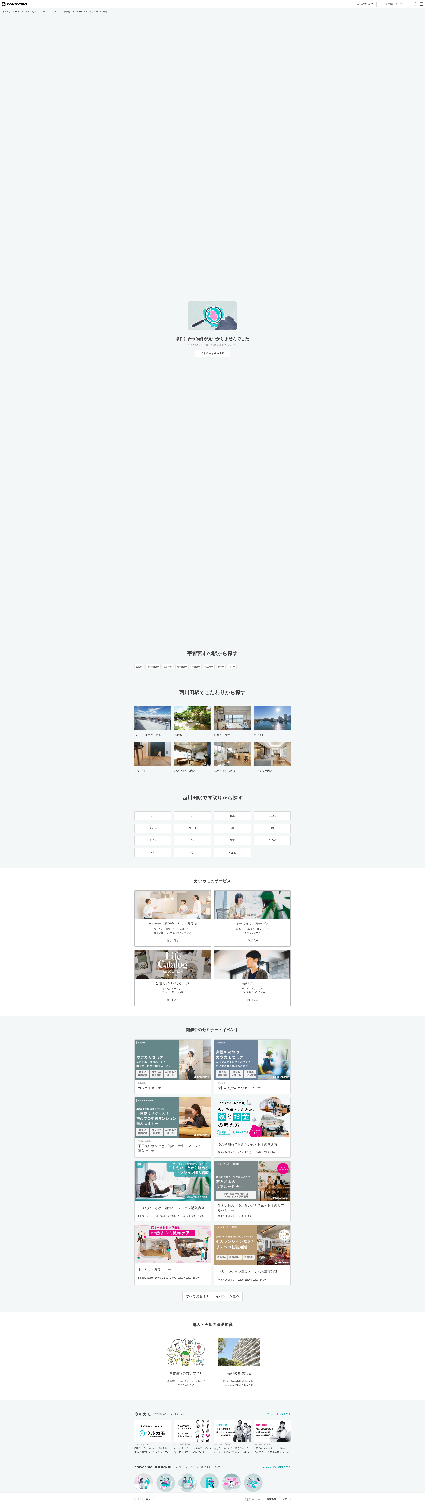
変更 (284, 1499)
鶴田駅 (221, 667)
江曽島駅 (209, 667)
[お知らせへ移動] (414, 4)
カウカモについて (365, 4)
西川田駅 (168, 667)
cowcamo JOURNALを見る (276, 1467)
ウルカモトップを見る (279, 1414)
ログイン (394, 4)
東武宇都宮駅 (153, 667)
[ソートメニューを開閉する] (137, 1499)
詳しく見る (172, 940)
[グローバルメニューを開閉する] (421, 4)
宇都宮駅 (196, 667)
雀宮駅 (139, 667)
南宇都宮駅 (182, 667)
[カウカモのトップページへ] (14, 4)
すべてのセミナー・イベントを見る (212, 1296)
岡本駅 (232, 667)
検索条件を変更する (212, 353)
